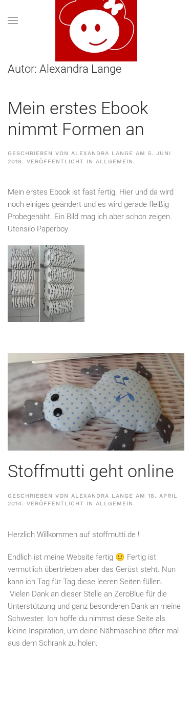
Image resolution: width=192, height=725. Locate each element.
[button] (13, 20)
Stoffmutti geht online (91, 471)
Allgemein (114, 161)
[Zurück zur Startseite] (96, 20)
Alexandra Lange (102, 153)
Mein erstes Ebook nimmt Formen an (78, 118)
